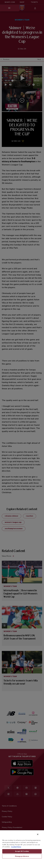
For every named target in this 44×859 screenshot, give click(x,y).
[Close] (37, 834)
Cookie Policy (16, 847)
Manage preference (22, 856)
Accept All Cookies (22, 851)
